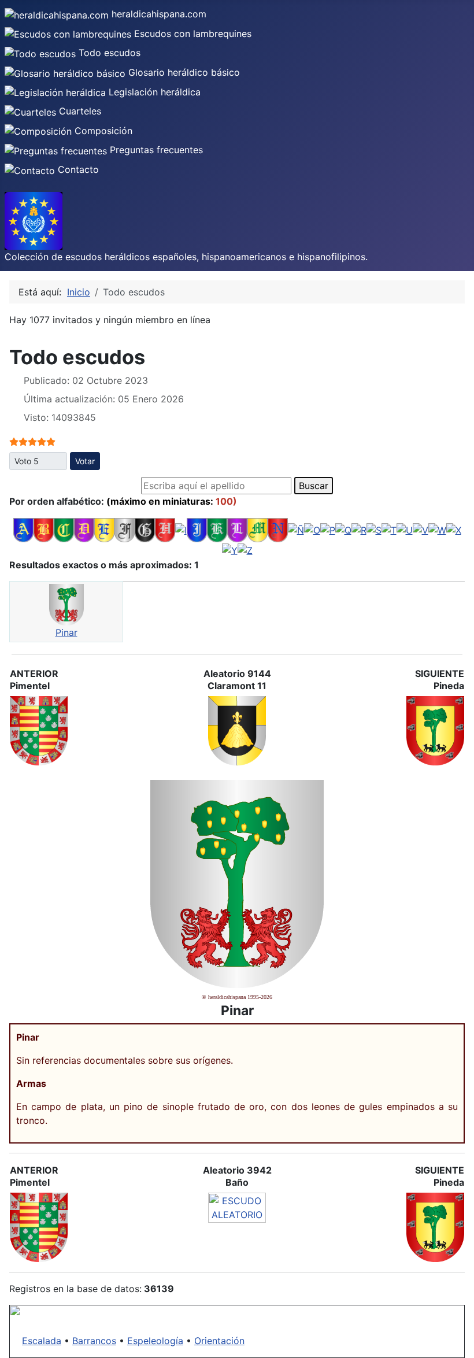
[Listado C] (64, 529)
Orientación (219, 1340)
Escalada (41, 1340)
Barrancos (94, 1340)
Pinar (66, 632)
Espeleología (155, 1340)
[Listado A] (23, 529)
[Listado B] (44, 529)
